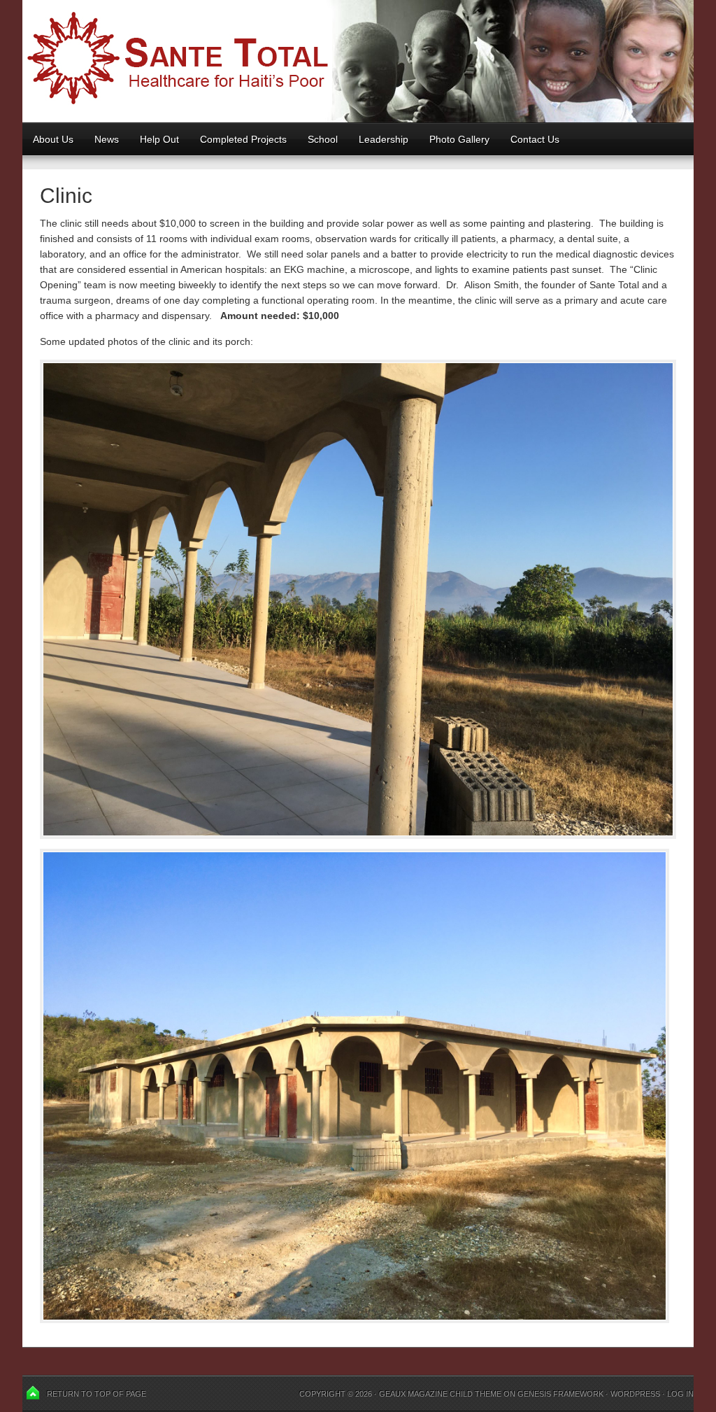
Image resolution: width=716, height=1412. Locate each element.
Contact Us (534, 139)
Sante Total (358, 61)
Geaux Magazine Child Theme (440, 1394)
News (106, 139)
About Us (53, 139)
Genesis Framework (560, 1394)
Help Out (154, 139)
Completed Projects (243, 139)
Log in (680, 1394)
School (317, 139)
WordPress (635, 1394)
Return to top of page (96, 1394)
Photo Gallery (459, 139)
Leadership (383, 139)
